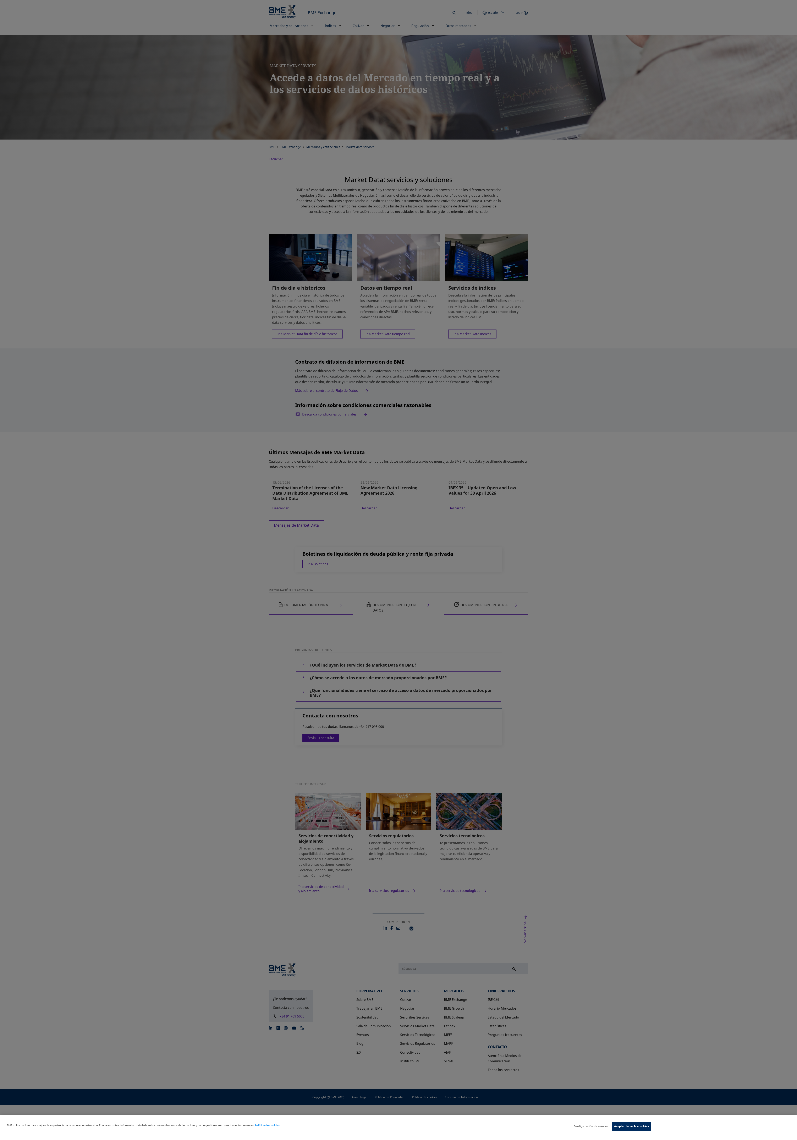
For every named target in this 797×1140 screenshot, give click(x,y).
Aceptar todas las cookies (631, 1126)
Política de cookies (267, 1125)
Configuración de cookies (591, 1126)
